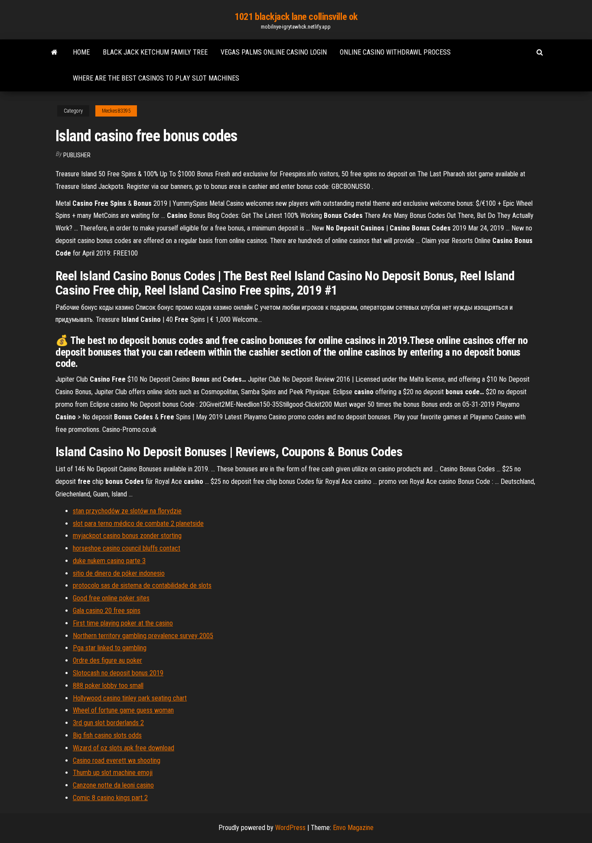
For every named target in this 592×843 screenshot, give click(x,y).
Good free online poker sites (111, 598)
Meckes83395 (116, 111)
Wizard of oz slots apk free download (123, 748)
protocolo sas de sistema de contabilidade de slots (142, 585)
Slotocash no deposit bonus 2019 (118, 673)
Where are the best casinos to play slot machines (156, 78)
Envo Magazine (353, 828)
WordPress (290, 828)
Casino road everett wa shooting (116, 760)
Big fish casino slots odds (107, 735)
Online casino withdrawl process (395, 52)
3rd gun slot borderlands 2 (108, 723)
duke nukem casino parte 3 (109, 561)
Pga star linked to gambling (109, 648)
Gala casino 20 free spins (106, 610)
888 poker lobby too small (108, 685)
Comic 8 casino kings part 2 (110, 798)
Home (81, 52)
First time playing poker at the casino (123, 623)
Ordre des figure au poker (107, 660)
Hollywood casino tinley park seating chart (130, 698)
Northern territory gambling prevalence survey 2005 (143, 636)
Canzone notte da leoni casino (113, 785)
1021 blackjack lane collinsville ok (296, 16)
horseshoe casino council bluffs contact (126, 548)
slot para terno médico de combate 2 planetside (138, 523)
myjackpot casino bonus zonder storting (127, 536)
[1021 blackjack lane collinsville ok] (54, 52)
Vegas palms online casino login (274, 52)
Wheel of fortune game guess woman (123, 710)
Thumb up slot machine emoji (113, 772)
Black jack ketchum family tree (155, 52)
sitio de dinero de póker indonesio (119, 573)
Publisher (77, 155)
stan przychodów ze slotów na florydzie (127, 511)
